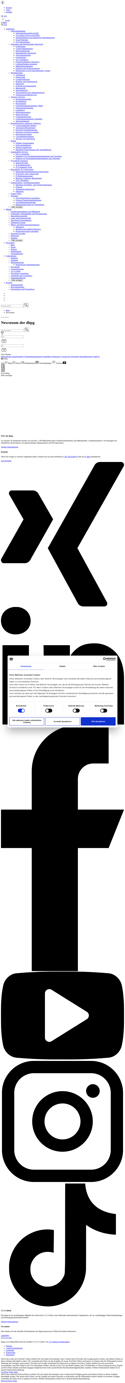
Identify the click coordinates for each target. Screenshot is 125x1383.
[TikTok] (62, 1306)
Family (16, 194)
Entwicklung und (22, 289)
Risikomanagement (23, 112)
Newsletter (20, 273)
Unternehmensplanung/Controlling (29, 119)
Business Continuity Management (29, 178)
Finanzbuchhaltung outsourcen (27, 62)
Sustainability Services (19, 152)
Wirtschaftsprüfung (18, 31)
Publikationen (16, 251)
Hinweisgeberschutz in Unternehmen (30, 205)
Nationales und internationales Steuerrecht (27, 44)
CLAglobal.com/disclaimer (59, 1342)
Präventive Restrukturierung (26, 130)
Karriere (9, 283)
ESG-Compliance (22, 154)
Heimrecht (20, 84)
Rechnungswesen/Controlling (27, 231)
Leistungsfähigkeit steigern (26, 125)
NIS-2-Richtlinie (22, 180)
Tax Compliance (22, 60)
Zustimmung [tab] (26, 666)
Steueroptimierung (23, 51)
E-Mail (87, 457)
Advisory (18, 97)
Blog (13, 245)
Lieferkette (10, 1350)
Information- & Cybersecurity (22, 169)
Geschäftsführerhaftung (25, 136)
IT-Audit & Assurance (19, 161)
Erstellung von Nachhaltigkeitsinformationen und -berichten (39, 156)
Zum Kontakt (6, 461)
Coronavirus (66, 357)
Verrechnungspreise (23, 55)
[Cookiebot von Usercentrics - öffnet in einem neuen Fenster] (105, 659)
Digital (13, 141)
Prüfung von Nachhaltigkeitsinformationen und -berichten (38, 158)
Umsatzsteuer (21, 57)
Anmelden (5, 1335)
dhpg (8, 310)
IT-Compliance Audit (24, 167)
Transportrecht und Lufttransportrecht (30, 93)
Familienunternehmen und (25, 212)
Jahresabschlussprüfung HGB (27, 33)
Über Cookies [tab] (99, 666)
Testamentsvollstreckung (25, 189)
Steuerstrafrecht (22, 90)
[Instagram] (62, 1182)
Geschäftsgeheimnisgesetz (26, 202)
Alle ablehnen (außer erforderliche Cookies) (26, 721)
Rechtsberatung (17, 73)
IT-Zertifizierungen (23, 165)
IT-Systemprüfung (23, 42)
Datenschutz (20, 77)
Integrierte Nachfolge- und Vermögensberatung (34, 185)
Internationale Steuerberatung (12, 357)
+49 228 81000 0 (70, 457)
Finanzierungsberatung (24, 108)
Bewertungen (21, 104)
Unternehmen (11, 256)
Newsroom (10, 243)
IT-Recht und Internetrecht (26, 86)
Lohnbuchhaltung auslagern (26, 64)
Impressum (10, 1355)
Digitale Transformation (25, 143)
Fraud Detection (22, 40)
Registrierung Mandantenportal (28, 265)
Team (8, 10)
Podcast (9, 8)
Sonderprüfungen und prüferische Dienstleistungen (35, 38)
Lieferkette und (21, 276)
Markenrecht (20, 88)
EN (5, 16)
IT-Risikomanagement (24, 176)
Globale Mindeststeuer (24, 49)
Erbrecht (19, 187)
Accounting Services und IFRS (28, 35)
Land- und (21, 218)
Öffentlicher (18, 223)
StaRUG (96, 357)
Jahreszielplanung (22, 121)
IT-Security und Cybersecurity (27, 174)
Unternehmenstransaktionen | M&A (29, 106)
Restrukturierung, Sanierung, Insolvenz (26, 123)
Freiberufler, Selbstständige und (29, 214)
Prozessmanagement (23, 99)
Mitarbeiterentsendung (24, 66)
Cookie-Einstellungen (14, 1348)
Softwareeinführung (23, 145)
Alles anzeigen (17, 207)
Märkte (8, 209)
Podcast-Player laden (9, 1381)
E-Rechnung (20, 46)
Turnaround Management (25, 128)
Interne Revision (22, 115)
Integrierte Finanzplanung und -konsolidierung (33, 150)
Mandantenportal (17, 262)
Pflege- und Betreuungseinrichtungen (25, 225)
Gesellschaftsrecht (23, 79)
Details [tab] (63, 666)
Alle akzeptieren (98, 721)
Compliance (20, 110)
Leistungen (10, 29)
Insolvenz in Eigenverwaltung (27, 132)
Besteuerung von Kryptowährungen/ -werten (33, 71)
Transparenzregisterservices (26, 95)
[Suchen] (26, 330)
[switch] (48, 711)
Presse (13, 247)
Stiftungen (20, 191)
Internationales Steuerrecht (26, 53)
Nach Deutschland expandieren (28, 198)
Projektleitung (21, 101)
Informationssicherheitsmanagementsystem (32, 172)
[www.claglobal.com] (6, 1338)
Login (7, 20)
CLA (15, 271)
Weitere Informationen (9, 447)
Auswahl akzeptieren (62, 721)
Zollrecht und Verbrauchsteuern (28, 68)
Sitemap (9, 1346)
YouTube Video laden (9, 1372)
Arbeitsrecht (20, 75)
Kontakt (9, 12)
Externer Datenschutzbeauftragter (28, 200)
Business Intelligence (24, 147)
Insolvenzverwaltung (24, 134)
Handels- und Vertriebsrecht (26, 82)
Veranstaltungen (17, 254)
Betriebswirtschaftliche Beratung (28, 229)
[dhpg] (4, 22)
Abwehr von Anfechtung (25, 139)
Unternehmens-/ (25, 183)
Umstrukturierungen (23, 117)
